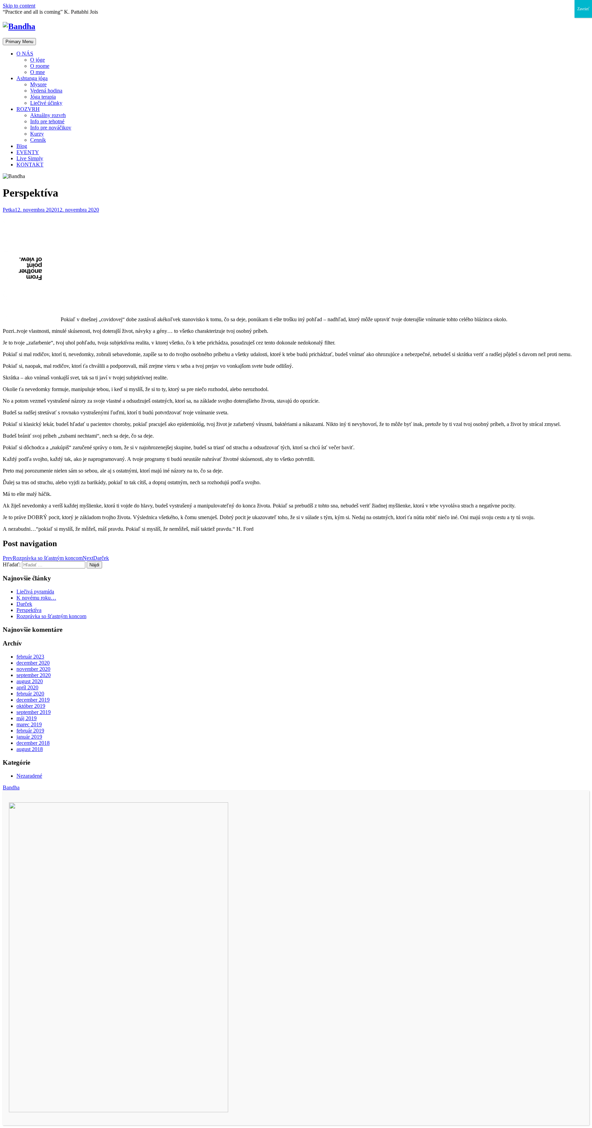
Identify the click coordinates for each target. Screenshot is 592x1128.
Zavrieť (583, 9)
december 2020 (33, 663)
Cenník (38, 140)
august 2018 (29, 749)
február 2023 (30, 657)
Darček (24, 604)
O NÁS (24, 54)
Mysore (38, 84)
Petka (9, 210)
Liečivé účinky (46, 103)
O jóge (37, 60)
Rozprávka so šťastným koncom (51, 616)
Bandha (11, 787)
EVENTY (27, 152)
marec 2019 (29, 724)
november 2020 (33, 669)
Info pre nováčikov (50, 127)
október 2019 (30, 706)
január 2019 (29, 737)
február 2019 (30, 731)
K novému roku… (36, 598)
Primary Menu (19, 41)
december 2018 (33, 743)
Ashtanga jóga (32, 78)
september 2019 (33, 712)
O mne (37, 72)
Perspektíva (28, 610)
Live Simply (29, 158)
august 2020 (29, 681)
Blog (21, 146)
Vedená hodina (46, 90)
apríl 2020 (27, 687)
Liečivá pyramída (35, 591)
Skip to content (19, 6)
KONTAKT (30, 164)
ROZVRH (28, 109)
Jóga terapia (43, 97)
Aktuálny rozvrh (48, 115)
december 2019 (33, 700)
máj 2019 (26, 718)
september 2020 (33, 675)
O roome (39, 66)
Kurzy (37, 134)
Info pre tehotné (47, 121)
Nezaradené (29, 776)
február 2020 (30, 694)
